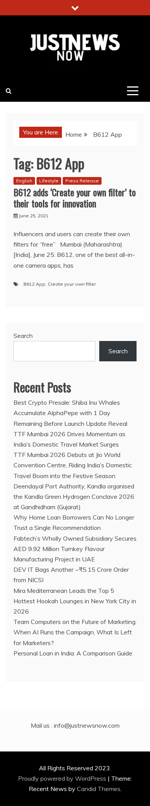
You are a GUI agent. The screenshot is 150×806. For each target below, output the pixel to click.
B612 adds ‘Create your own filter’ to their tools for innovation (74, 197)
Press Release (82, 181)
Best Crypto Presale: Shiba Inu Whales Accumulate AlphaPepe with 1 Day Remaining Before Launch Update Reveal (70, 413)
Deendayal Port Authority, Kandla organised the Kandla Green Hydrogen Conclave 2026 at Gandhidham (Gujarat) (73, 496)
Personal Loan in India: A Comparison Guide (73, 653)
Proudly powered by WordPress (63, 778)
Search (23, 335)
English (24, 181)
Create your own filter (72, 284)
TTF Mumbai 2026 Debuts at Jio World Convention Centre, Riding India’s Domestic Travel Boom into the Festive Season (72, 465)
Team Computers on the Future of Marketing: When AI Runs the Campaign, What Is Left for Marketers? (75, 632)
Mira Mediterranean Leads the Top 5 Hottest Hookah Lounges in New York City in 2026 (74, 601)
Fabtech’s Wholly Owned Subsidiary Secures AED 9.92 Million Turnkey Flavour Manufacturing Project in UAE (75, 549)
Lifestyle (48, 181)
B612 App (34, 284)
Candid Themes (98, 789)
